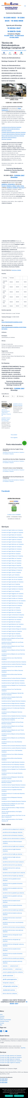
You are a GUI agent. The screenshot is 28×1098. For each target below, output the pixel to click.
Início (1, 1014)
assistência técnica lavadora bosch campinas (11, 901)
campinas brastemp (8, 969)
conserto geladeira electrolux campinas (13, 972)
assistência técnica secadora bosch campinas (12, 949)
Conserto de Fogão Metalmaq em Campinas (12, 537)
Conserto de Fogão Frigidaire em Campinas (12, 596)
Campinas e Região (16, 270)
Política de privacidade (5, 1019)
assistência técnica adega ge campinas (12, 832)
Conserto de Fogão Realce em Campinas (12, 535)
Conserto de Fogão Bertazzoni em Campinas (13, 624)
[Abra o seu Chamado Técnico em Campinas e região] (14, 504)
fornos (22, 186)
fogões (18, 186)
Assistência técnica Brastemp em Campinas (13, 477)
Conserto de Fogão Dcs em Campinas (11, 607)
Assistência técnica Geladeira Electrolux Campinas (14, 716)
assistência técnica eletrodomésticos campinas (14, 838)
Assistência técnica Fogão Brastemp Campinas (13, 762)
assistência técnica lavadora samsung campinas (12, 913)
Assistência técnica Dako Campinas (14, 459)
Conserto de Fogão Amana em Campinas (12, 631)
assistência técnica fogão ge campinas (12, 854)
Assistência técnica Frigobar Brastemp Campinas (14, 785)
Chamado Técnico (4, 1021)
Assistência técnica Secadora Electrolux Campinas (14, 662)
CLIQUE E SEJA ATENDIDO (14, 514)
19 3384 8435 (19, 35)
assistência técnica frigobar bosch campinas (14, 872)
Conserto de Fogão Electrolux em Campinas (12, 603)
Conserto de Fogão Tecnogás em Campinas (12, 532)
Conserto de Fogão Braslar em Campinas (12, 549)
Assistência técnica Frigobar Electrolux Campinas (14, 701)
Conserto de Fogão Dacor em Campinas (11, 612)
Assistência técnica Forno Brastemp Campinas (13, 764)
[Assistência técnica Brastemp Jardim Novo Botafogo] (7, 423)
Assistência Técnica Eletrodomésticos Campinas (13, 452)
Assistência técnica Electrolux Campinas (11, 127)
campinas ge (18, 969)
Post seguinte (14, 437)
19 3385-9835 (8, 35)
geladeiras (4, 184)
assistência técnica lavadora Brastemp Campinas (12, 906)
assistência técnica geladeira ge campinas (13, 893)
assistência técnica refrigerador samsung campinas (13, 945)
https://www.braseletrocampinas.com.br (12, 322)
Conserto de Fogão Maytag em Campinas (12, 570)
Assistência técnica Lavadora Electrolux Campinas (14, 664)
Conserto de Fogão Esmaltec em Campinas (12, 598)
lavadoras (9, 187)
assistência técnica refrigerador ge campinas (11, 940)
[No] (26, 1092)
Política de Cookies (19, 1095)
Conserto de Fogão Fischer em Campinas (12, 542)
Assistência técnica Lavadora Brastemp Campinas (14, 748)
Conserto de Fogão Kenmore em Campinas (12, 577)
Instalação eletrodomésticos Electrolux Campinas (14, 132)
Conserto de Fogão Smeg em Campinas (11, 565)
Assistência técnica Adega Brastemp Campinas (13, 787)
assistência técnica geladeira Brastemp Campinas (12, 884)
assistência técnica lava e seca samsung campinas (13, 931)
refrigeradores (11, 184)
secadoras (15, 187)
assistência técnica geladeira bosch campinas (12, 879)
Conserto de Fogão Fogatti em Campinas (12, 539)
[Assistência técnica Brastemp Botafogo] (19, 408)
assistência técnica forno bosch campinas (13, 861)
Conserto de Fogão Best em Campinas (11, 621)
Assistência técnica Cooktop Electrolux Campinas (14, 678)
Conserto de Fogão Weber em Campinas (11, 558)
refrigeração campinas (10, 986)
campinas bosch (14, 966)
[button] (24, 443)
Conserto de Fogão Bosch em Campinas (11, 619)
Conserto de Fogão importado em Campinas (12, 582)
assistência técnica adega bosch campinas (13, 829)
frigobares (9, 186)
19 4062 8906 (17, 21)
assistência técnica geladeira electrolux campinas (13, 889)
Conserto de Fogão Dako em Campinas (11, 610)
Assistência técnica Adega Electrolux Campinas (13, 703)
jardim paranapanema (10, 979)
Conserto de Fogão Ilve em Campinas (11, 584)
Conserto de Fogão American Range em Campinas (14, 629)
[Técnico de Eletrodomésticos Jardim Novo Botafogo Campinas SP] (7, 406)
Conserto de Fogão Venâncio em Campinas (12, 530)
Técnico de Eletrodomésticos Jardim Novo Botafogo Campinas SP (6, 412)
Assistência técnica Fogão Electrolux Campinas (13, 683)
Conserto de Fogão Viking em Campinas (11, 560)
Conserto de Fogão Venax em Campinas (11, 636)
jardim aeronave (8, 975)
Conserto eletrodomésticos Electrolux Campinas (13, 134)
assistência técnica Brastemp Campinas (13, 835)
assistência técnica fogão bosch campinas (13, 846)
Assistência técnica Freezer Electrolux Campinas (13, 705)
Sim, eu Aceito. (8, 1095)
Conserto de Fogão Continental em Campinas (13, 614)
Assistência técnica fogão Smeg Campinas (13, 449)
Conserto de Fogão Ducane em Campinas (12, 605)
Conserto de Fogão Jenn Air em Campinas (12, 579)
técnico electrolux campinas (10, 993)
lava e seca (21, 187)
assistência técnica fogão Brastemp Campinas (12, 850)
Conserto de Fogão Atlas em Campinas (11, 551)
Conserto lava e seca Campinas (13, 468)
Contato (2, 1023)
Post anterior (14, 434)
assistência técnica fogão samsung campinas (11, 858)
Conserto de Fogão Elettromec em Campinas (13, 544)
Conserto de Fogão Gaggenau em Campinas (12, 593)
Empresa (2, 1016)
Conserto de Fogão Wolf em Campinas (11, 553)
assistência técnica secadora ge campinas (13, 958)
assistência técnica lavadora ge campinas (13, 910)
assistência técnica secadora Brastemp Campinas (12, 954)
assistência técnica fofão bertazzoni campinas (12, 842)
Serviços (2, 1018)
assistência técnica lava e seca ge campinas (14, 927)
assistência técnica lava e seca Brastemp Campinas (13, 923)
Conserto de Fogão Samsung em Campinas (12, 567)
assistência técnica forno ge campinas (12, 865)
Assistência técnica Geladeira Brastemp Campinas (14, 801)
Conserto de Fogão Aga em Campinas (11, 633)
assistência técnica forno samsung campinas (11, 868)
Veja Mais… (23, 1047)
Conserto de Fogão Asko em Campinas (11, 626)
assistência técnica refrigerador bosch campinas (12, 935)
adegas (14, 186)
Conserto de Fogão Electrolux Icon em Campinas (14, 600)
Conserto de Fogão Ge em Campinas (11, 591)
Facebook (6, 491)
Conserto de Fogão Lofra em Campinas (11, 572)
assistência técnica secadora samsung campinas (12, 962)
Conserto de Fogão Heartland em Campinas (12, 589)
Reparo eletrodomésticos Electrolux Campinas (13, 135)
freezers (4, 186)
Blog (1, 1025)
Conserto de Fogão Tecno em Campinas (11, 563)
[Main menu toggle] (25, 5)
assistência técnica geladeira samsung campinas (12, 896)
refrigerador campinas (8, 982)
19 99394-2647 (19, 388)
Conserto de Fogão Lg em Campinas (11, 575)
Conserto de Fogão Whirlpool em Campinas (12, 556)
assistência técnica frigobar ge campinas (13, 875)
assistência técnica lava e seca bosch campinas (12, 918)
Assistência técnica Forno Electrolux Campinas (13, 680)
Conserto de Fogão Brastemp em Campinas (12, 617)
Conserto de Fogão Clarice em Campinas (12, 546)
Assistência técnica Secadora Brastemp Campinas (14, 745)
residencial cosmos (9, 990)
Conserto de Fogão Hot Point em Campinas (12, 586)
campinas (5, 966)
